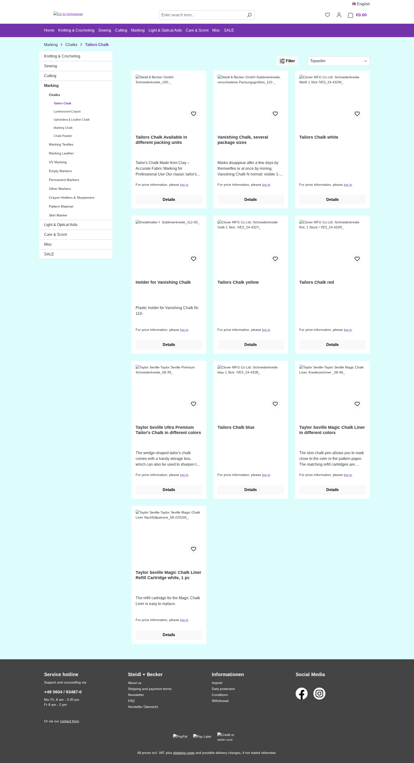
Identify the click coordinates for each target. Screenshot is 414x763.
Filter (290, 61)
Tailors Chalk (62, 103)
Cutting (50, 76)
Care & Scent (55, 234)
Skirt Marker (58, 215)
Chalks (54, 95)
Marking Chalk (63, 128)
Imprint (217, 683)
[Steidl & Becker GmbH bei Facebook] (302, 693)
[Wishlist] (327, 15)
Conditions (220, 695)
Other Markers (60, 189)
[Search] (249, 15)
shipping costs (184, 753)
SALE (49, 254)
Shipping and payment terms (150, 689)
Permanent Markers (64, 180)
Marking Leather (61, 153)
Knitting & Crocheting (62, 56)
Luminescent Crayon (67, 111)
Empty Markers (60, 171)
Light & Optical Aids (60, 225)
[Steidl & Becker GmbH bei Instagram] (319, 693)
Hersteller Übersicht (143, 707)
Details (169, 200)
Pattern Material (61, 206)
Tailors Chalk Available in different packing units (161, 140)
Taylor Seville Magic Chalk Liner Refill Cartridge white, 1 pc (168, 575)
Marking (51, 86)
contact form (69, 721)
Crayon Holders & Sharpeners (71, 197)
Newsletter (136, 695)
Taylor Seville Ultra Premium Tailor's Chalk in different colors (168, 430)
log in (184, 185)
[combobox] (201, 15)
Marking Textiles (61, 144)
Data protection (223, 689)
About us (134, 683)
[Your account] (339, 15)
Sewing (50, 66)
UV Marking (58, 162)
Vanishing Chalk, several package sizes (243, 140)
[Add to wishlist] (193, 114)
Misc (48, 244)
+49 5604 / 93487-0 (63, 692)
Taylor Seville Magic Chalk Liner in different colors (332, 430)
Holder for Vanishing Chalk (163, 282)
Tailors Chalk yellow (238, 282)
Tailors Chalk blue (236, 427)
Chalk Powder (63, 136)
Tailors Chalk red (316, 282)
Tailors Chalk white (318, 137)
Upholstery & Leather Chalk (72, 119)
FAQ (131, 701)
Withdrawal (220, 701)
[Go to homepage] (68, 14)
